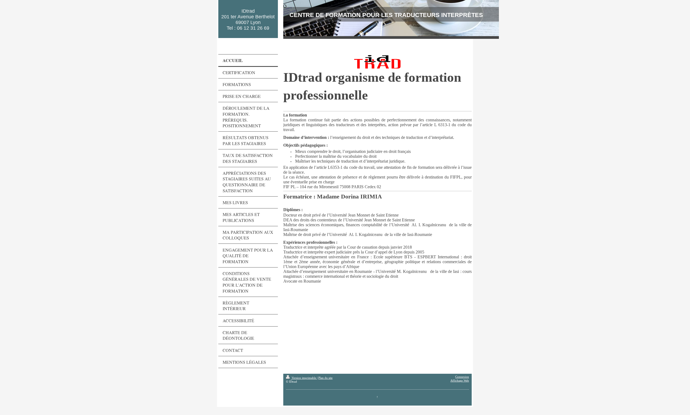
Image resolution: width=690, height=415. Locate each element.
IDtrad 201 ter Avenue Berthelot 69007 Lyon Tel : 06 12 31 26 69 (248, 19)
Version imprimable (304, 377)
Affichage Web (459, 380)
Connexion (462, 376)
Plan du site (325, 377)
